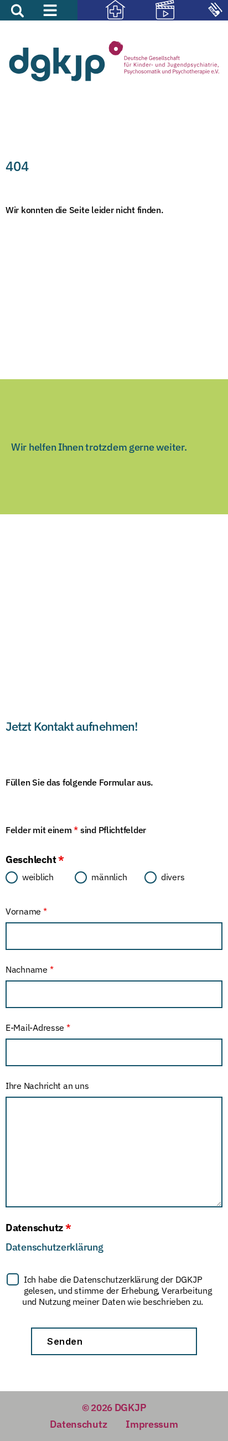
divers (172, 876)
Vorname (26, 911)
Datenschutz (78, 1424)
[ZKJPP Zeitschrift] (203, 11)
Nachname (29, 969)
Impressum (152, 1424)
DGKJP (131, 1407)
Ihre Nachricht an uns (47, 1085)
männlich (109, 876)
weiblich (38, 876)
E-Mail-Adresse (38, 1027)
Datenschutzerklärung (54, 1247)
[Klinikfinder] (102, 11)
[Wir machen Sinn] (153, 11)
